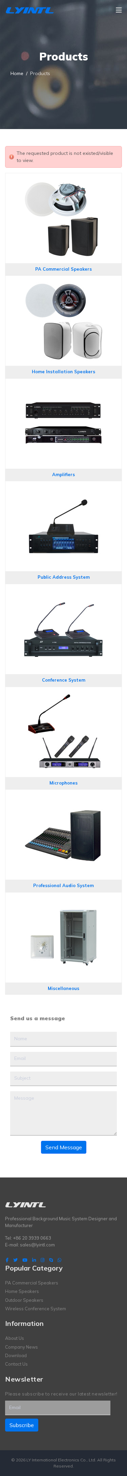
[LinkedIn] (34, 1260)
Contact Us (16, 1364)
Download (16, 1355)
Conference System (63, 680)
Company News (21, 1347)
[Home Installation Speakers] (63, 283)
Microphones (63, 783)
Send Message (63, 1147)
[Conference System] (63, 591)
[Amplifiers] (63, 385)
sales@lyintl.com (37, 1244)
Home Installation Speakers (63, 371)
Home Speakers (22, 1291)
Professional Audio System (63, 885)
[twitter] (15, 1260)
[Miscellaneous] (63, 899)
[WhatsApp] (59, 1260)
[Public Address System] (63, 488)
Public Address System (64, 577)
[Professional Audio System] (63, 796)
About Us (14, 1338)
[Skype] (51, 1260)
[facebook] (7, 1260)
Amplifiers (63, 474)
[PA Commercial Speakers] (63, 180)
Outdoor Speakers (24, 1300)
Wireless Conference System (35, 1308)
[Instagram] (42, 1260)
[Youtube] (24, 1260)
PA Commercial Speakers (63, 269)
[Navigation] (119, 10)
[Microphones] (63, 694)
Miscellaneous (63, 988)
